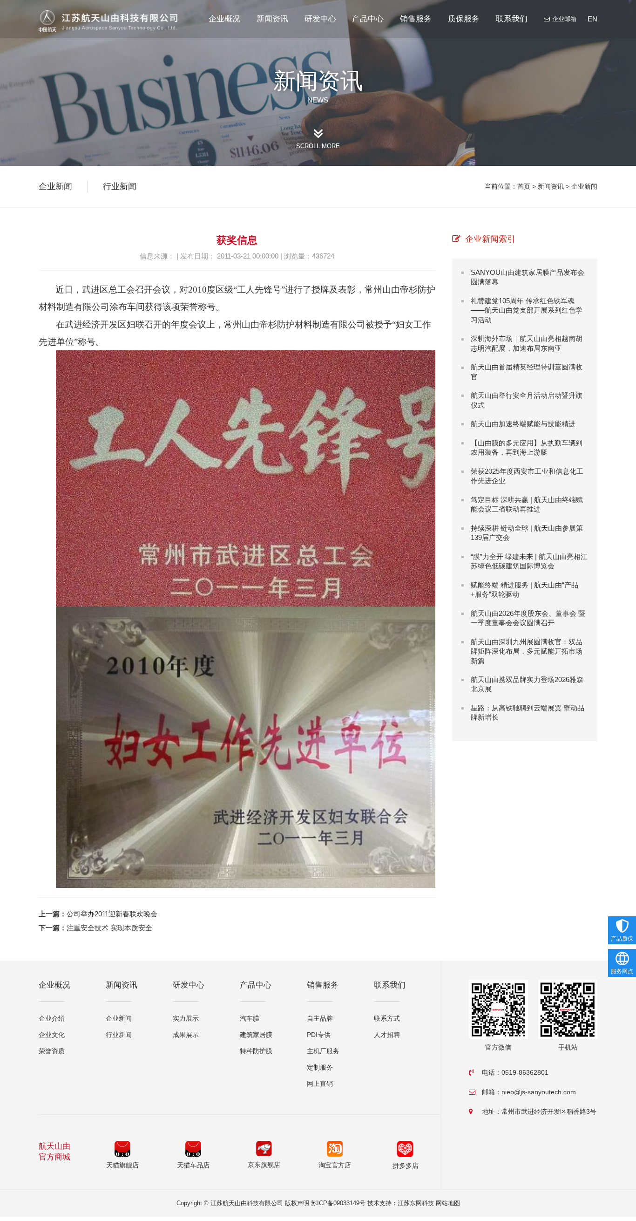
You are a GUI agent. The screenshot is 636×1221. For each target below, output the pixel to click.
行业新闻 (119, 186)
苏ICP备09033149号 (338, 1203)
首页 (523, 186)
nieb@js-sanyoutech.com (538, 1092)
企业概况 (224, 18)
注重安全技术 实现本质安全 (109, 928)
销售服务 (416, 18)
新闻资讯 (272, 18)
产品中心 (368, 18)
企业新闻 (584, 186)
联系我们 (512, 18)
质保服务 (464, 18)
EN (592, 19)
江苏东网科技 (416, 1203)
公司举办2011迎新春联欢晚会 (112, 914)
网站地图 (448, 1203)
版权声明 (297, 1203)
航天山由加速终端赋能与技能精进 (523, 424)
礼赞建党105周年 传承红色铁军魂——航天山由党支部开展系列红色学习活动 (526, 310)
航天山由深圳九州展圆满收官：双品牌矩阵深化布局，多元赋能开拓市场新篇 (526, 651)
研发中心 (320, 18)
